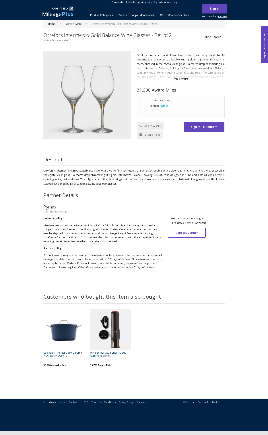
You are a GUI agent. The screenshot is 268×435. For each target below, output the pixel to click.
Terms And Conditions (104, 402)
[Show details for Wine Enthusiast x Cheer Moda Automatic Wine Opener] (110, 329)
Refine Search (212, 37)
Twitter (215, 402)
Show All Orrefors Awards (57, 40)
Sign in (214, 9)
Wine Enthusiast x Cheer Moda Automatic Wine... (108, 354)
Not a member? (214, 16)
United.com (49, 402)
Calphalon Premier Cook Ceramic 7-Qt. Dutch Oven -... (62, 354)
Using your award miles (264, 44)
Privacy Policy (126, 402)
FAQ (86, 402)
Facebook (203, 402)
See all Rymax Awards (55, 211)
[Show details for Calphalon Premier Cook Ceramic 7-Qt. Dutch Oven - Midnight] (64, 329)
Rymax (164, 105)
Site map (141, 402)
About (62, 402)
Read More (181, 78)
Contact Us (75, 402)
